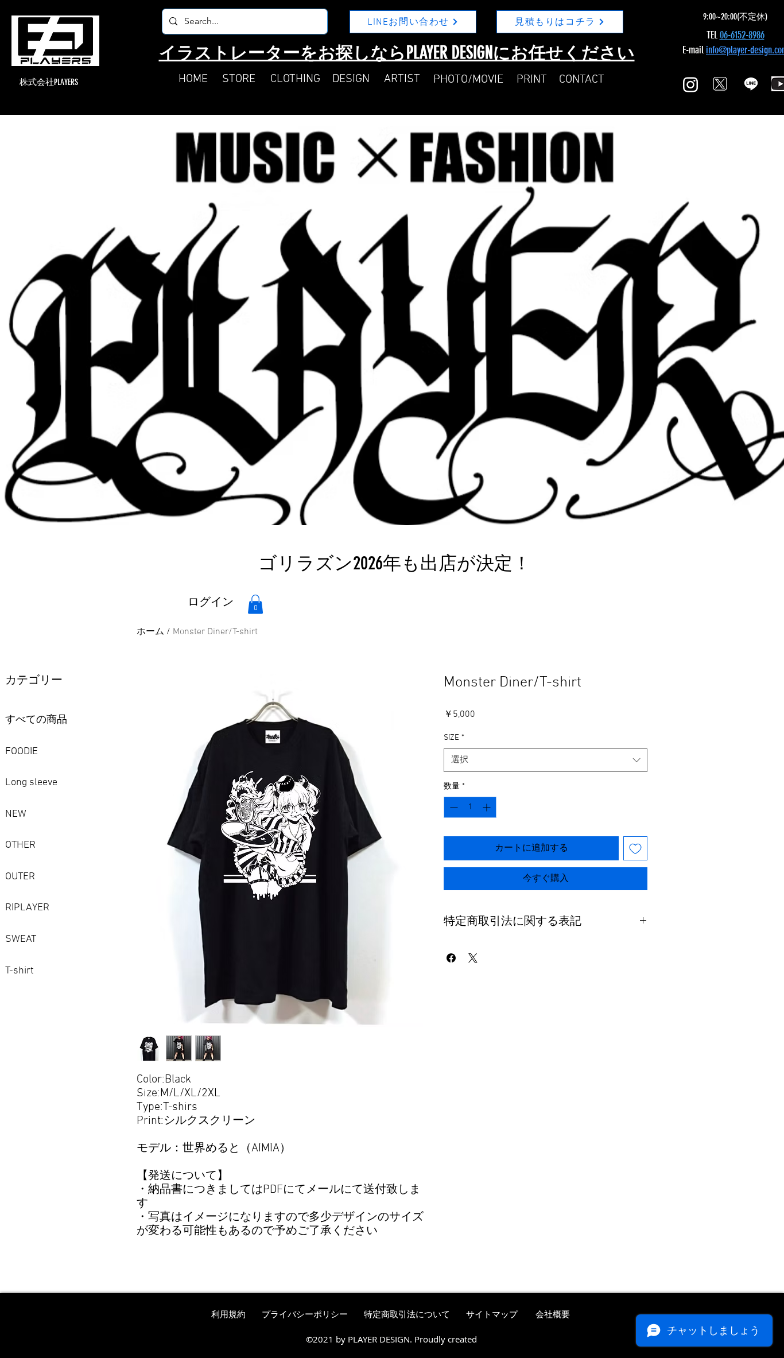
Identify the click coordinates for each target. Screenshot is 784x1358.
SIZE (454, 738)
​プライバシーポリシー (305, 1315)
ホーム (150, 632)
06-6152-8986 (742, 35)
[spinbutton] (470, 807)
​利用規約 (228, 1315)
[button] (255, 604)
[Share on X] (473, 958)
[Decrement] (452, 807)
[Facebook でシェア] (451, 958)
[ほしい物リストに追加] (635, 848)
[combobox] (545, 760)
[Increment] (487, 807)
